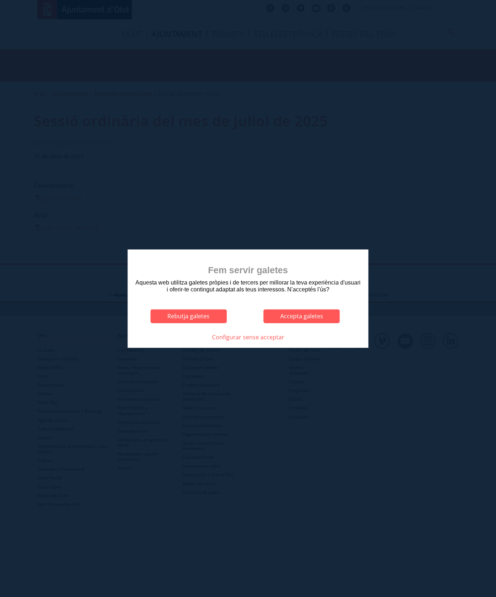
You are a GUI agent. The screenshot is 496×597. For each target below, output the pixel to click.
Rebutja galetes (188, 316)
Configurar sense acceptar (248, 337)
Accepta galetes (301, 316)
